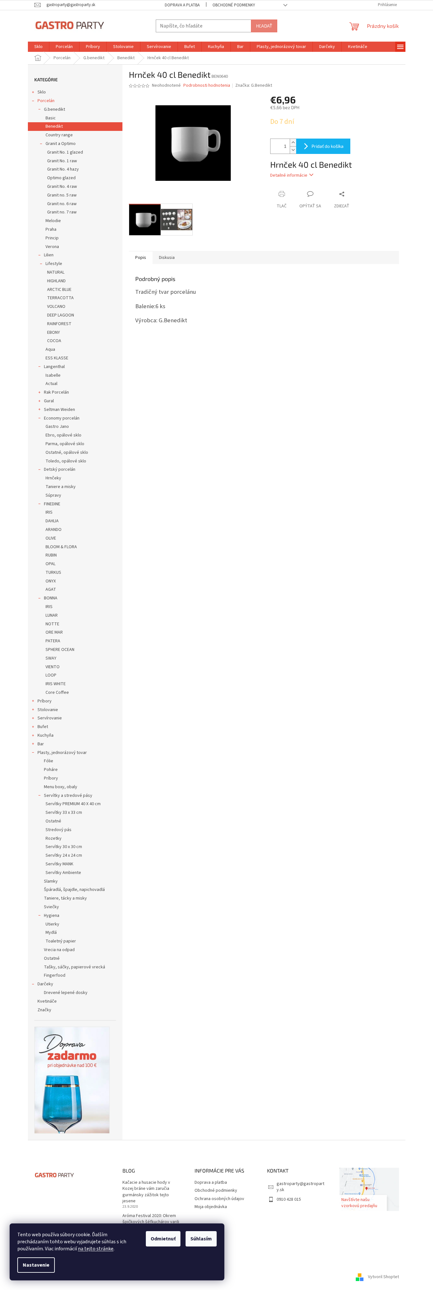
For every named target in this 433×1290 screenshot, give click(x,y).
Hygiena (51, 915)
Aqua (50, 349)
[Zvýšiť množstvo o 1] (293, 142)
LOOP (51, 675)
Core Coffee (57, 692)
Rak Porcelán (56, 392)
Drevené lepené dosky (65, 993)
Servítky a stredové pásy (68, 795)
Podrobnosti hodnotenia (206, 86)
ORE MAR (54, 632)
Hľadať (264, 25)
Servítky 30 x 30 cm (64, 847)
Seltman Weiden (59, 409)
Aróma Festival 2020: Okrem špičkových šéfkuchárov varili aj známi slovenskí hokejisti (150, 1222)
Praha (51, 229)
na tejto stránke (95, 1248)
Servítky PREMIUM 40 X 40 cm (73, 804)
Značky (44, 1010)
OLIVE (51, 538)
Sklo (41, 92)
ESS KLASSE (57, 358)
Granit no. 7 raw (62, 212)
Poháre (51, 769)
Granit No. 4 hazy (63, 169)
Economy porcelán (61, 418)
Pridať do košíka (328, 146)
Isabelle (53, 375)
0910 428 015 (289, 1199)
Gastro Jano (57, 426)
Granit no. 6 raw (62, 204)
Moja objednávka (211, 1207)
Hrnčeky (53, 478)
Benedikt (54, 126)
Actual (51, 384)
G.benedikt (54, 109)
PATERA (53, 641)
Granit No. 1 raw (62, 161)
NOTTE (52, 624)
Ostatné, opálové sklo (67, 452)
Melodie (53, 221)
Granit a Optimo (61, 143)
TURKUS (53, 572)
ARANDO (54, 529)
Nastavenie (36, 1265)
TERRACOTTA (60, 298)
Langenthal (54, 367)
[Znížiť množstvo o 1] (293, 150)
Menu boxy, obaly (60, 787)
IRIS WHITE (56, 684)
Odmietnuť (163, 1238)
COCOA (54, 341)
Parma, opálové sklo (65, 444)
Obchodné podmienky (233, 5)
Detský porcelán (59, 469)
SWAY (51, 658)
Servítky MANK (59, 864)
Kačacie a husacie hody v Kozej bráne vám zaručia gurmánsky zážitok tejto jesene (146, 1192)
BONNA (50, 598)
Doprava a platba (182, 5)
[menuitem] (38, 47)
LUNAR (52, 615)
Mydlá (51, 932)
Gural (49, 401)
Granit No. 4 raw (62, 186)
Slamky (51, 881)
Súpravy (53, 495)
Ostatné (53, 821)
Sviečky (51, 907)
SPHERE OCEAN (60, 649)
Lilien (49, 255)
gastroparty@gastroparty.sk (300, 1187)
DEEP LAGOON (60, 315)
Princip (52, 238)
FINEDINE (52, 504)
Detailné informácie (288, 175)
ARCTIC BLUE (59, 289)
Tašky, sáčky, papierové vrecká (74, 967)
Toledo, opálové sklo (66, 461)
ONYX (51, 581)
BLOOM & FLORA (61, 547)
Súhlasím (201, 1238)
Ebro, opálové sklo (63, 435)
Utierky (52, 924)
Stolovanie (47, 710)
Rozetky (54, 838)
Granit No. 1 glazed (65, 152)
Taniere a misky (61, 487)
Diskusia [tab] (167, 257)
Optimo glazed (61, 178)
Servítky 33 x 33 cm (64, 812)
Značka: (253, 85)
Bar (40, 744)
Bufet (42, 727)
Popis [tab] (140, 257)
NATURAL (55, 272)
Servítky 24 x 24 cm (64, 855)
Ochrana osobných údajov (219, 1199)
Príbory (44, 701)
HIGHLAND (56, 281)
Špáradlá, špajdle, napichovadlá (74, 889)
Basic (51, 118)
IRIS (49, 512)
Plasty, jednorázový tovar (62, 752)
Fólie (48, 761)
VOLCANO (56, 306)
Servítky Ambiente (63, 872)
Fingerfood (54, 975)
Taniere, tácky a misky (65, 898)
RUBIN (51, 555)
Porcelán (45, 101)
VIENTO (53, 667)
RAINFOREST (59, 324)
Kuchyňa (45, 735)
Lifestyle (54, 263)
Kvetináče (47, 1001)
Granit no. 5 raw (62, 195)
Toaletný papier (61, 941)
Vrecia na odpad (59, 950)
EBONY (53, 332)
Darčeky (45, 984)
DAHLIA (52, 521)
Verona (52, 247)
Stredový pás (58, 830)
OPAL (50, 564)
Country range (59, 135)
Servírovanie (49, 718)
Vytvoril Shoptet (383, 1277)
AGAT (51, 589)
